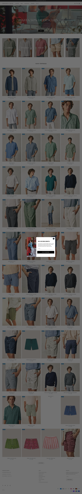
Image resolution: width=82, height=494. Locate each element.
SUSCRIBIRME (45, 252)
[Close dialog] (53, 239)
